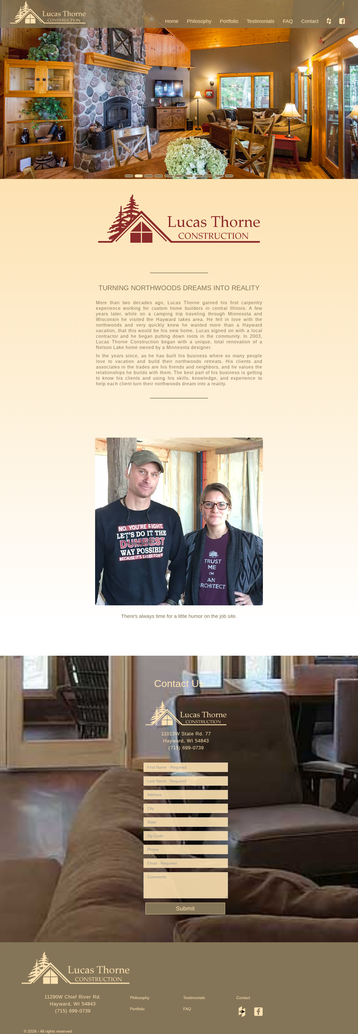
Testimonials (260, 21)
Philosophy (199, 21)
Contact (310, 21)
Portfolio (229, 21)
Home (171, 21)
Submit (185, 908)
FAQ (288, 21)
